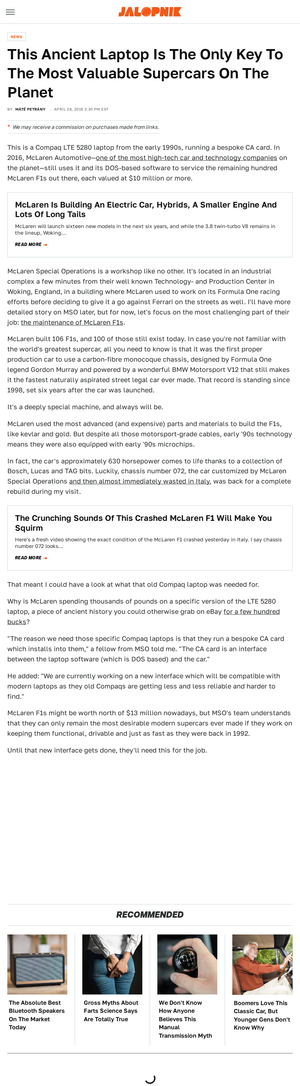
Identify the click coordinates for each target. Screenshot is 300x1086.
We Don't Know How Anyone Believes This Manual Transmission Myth (185, 1019)
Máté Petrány (30, 109)
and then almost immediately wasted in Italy (139, 481)
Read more (28, 244)
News (17, 36)
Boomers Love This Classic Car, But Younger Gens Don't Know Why (262, 1015)
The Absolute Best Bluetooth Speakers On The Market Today (37, 1015)
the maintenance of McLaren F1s (72, 322)
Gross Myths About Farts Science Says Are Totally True (111, 1011)
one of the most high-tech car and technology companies (186, 157)
